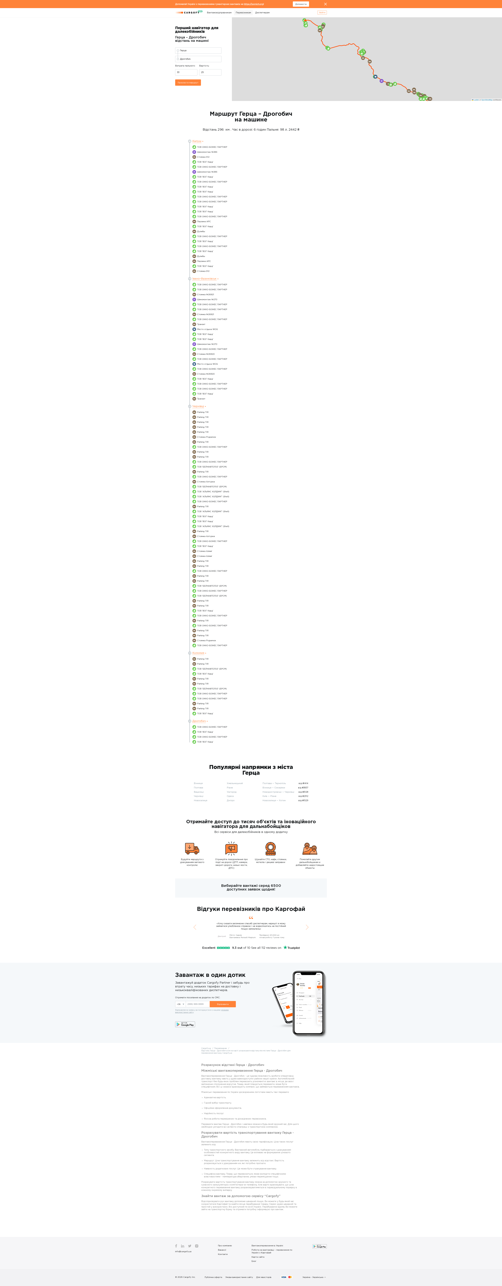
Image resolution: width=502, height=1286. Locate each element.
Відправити (223, 1004)
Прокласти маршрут (188, 83)
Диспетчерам (262, 12)
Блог (254, 1261)
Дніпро (231, 800)
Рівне (230, 787)
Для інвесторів (263, 1277)
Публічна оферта (213, 1277)
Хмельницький (235, 783)
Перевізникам (243, 12)
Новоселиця (200, 800)
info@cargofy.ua (183, 1251)
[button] (305, 20)
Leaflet (476, 100)
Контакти (223, 1254)
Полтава (198, 787)
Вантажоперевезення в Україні (267, 1245)
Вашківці (199, 792)
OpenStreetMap (487, 100)
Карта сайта (258, 1257)
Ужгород (231, 792)
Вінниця (198, 783)
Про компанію (225, 1245)
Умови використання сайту (239, 1277)
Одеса (230, 796)
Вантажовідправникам (219, 12)
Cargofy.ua (206, 1048)
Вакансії (222, 1250)
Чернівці (198, 796)
